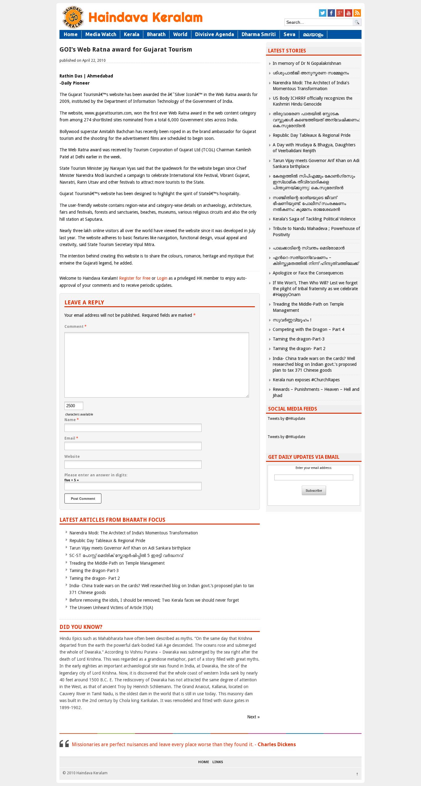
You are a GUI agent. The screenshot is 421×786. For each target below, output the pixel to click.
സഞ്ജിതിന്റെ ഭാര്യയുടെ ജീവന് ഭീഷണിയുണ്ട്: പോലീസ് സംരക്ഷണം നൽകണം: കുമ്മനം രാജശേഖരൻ (309, 203)
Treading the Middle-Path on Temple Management (117, 563)
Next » (253, 716)
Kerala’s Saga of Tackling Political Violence (314, 218)
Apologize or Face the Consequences (308, 272)
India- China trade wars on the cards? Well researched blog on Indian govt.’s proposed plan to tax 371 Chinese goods (315, 364)
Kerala (131, 34)
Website (72, 456)
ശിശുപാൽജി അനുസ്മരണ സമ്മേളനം (311, 72)
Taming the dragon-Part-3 (94, 570)
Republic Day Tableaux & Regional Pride (107, 540)
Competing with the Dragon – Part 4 (308, 329)
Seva (289, 34)
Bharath (156, 34)
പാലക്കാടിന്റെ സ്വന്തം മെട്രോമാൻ (309, 247)
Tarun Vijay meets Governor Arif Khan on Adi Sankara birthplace (129, 548)
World (180, 34)
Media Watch (100, 34)
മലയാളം (313, 34)
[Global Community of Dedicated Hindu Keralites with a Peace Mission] (131, 28)
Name (71, 420)
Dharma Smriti (259, 34)
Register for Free (134, 278)
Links (217, 762)
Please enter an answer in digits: (95, 475)
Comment (75, 326)
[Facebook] (331, 15)
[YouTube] (348, 15)
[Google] (340, 15)
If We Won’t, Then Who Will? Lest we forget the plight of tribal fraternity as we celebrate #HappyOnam (315, 288)
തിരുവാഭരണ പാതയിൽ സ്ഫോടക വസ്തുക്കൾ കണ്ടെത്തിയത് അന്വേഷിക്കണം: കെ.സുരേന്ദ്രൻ (316, 119)
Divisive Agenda (214, 34)
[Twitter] (322, 15)
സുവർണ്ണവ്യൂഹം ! (292, 319)
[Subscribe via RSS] (357, 15)
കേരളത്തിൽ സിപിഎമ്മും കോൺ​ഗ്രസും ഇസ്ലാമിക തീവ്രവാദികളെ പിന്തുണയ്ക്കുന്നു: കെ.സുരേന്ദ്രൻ (314, 182)
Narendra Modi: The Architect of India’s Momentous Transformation (133, 532)
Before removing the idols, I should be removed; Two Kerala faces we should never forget (154, 600)
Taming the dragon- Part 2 (94, 578)
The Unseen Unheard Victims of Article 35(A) (111, 607)
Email (71, 438)
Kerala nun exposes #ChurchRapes (306, 379)
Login (162, 278)
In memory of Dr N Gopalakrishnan (307, 63)
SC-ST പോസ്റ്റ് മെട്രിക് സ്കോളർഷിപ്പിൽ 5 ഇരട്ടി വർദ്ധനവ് (126, 555)
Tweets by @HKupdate (286, 418)
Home (71, 34)
